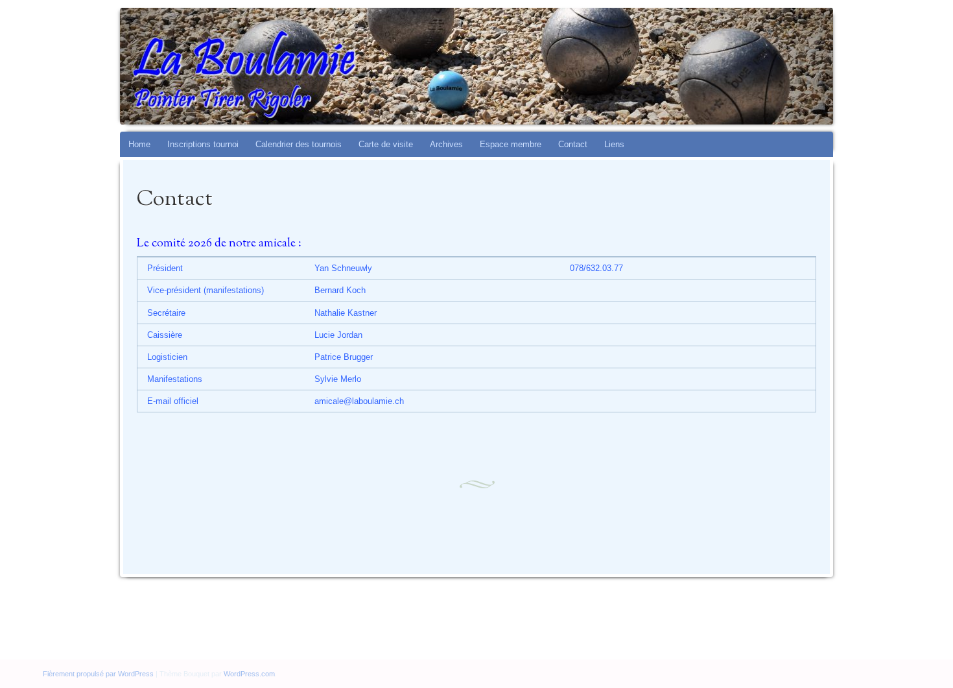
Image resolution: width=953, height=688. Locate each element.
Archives (446, 144)
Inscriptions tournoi (203, 144)
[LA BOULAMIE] (501, 66)
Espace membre (510, 144)
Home (139, 144)
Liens (614, 144)
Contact (572, 144)
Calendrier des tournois (298, 144)
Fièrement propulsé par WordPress (98, 674)
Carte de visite (386, 144)
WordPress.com (249, 674)
